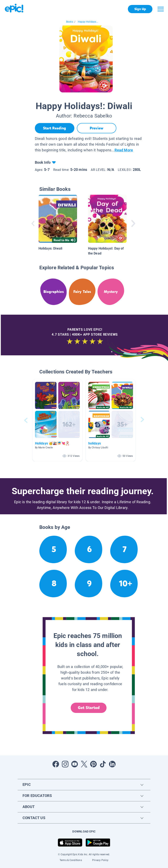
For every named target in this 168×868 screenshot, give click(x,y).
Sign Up (140, 9)
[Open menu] (161, 9)
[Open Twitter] (84, 764)
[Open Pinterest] (93, 764)
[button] (57, 420)
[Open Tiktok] (103, 764)
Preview (96, 128)
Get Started (89, 707)
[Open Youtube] (74, 764)
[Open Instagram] (65, 764)
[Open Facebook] (55, 764)
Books (69, 21)
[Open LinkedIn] (112, 764)
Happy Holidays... (88, 21)
